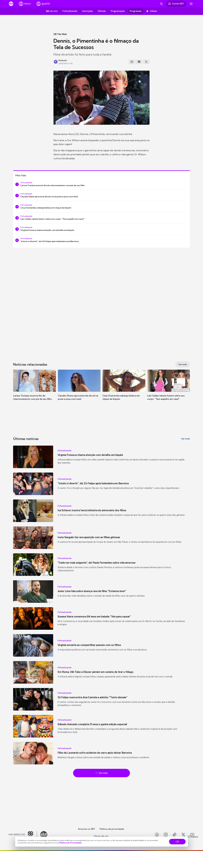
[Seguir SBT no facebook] (157, 834)
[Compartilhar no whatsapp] (132, 62)
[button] (34, 389)
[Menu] (191, 4)
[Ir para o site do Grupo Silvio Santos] (23, 834)
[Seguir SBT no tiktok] (174, 834)
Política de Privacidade (70, 842)
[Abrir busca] (161, 3)
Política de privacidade (112, 829)
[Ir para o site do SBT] (43, 834)
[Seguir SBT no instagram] (166, 834)
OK (177, 841)
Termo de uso (101, 836)
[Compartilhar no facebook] (139, 62)
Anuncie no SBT (86, 829)
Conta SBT (178, 3)
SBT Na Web (60, 34)
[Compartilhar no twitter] (146, 62)
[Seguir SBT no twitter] (183, 834)
